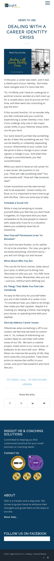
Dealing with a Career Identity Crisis (27, 32)
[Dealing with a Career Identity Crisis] (27, 62)
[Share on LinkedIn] (32, 403)
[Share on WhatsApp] (21, 403)
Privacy (29, 554)
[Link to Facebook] (44, 557)
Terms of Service (40, 554)
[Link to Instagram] (48, 557)
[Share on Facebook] (10, 403)
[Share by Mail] (44, 403)
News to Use (27, 20)
